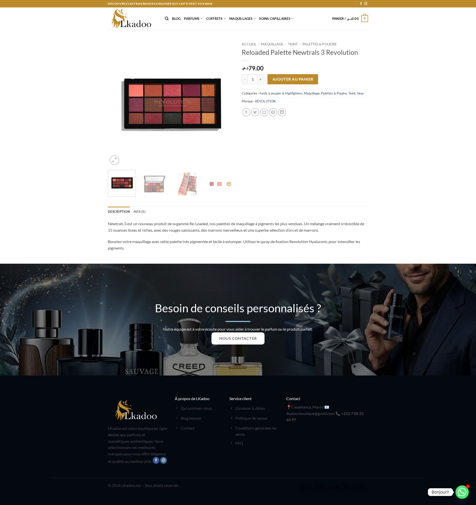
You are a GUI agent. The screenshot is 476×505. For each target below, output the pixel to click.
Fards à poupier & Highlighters (281, 93)
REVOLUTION (265, 101)
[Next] (225, 103)
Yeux (360, 93)
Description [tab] (119, 212)
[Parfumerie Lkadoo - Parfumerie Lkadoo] (132, 18)
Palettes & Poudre (319, 44)
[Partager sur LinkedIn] (282, 112)
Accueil (249, 44)
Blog (176, 19)
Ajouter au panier (292, 79)
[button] (350, 19)
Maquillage (272, 44)
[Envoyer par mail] (264, 112)
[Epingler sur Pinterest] (273, 112)
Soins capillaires (274, 19)
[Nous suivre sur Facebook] (360, 3)
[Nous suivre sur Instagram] (365, 3)
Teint (293, 44)
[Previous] (116, 103)
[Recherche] (167, 18)
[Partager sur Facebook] (246, 112)
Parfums (191, 19)
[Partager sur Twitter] (255, 112)
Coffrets (214, 19)
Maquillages (240, 19)
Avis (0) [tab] (139, 212)
